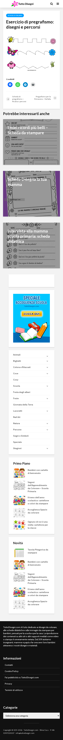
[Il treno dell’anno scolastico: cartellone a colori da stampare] (19, 500)
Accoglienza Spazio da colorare (37, 511)
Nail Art (16, 417)
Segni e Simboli (21, 435)
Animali (16, 354)
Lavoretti (17, 410)
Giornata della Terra (23, 404)
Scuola (16, 386)
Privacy (8, 683)
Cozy (15, 379)
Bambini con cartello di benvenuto (38, 471)
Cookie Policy (12, 671)
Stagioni (17, 448)
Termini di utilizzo (14, 690)
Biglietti (17, 361)
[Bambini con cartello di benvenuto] (19, 473)
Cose (15, 373)
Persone (17, 429)
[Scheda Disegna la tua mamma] (31, 193)
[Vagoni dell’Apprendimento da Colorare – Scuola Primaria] (19, 485)
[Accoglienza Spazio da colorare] (19, 512)
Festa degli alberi (21, 392)
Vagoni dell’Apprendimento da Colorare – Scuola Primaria (38, 487)
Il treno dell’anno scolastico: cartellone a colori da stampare (38, 500)
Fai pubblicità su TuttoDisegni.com (22, 677)
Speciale (17, 442)
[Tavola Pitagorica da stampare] (19, 552)
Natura (16, 423)
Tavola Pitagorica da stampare (38, 551)
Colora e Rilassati (22, 367)
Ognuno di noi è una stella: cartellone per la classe (38, 524)
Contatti (9, 665)
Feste (16, 398)
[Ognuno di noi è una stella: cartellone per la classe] (19, 524)
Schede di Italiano (15, 15)
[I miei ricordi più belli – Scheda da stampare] (31, 141)
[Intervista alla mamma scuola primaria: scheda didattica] (31, 245)
